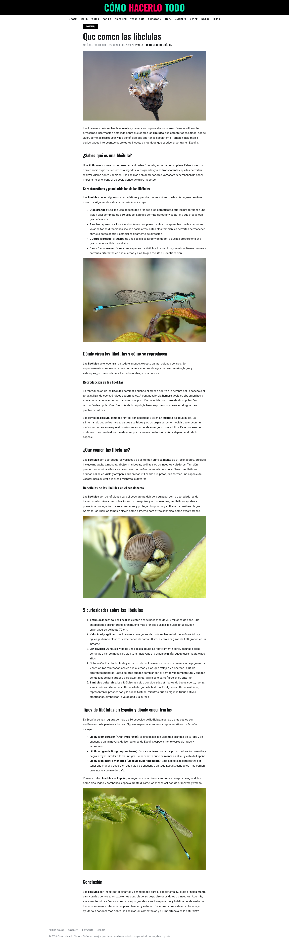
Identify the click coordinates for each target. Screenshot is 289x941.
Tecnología (137, 19)
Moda (168, 19)
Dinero (205, 19)
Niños (216, 19)
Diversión (121, 19)
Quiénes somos (56, 930)
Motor (194, 19)
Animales (180, 19)
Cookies (102, 930)
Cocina (107, 19)
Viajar (95, 19)
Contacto (73, 930)
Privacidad (87, 930)
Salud (84, 19)
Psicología (155, 19)
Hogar (73, 19)
